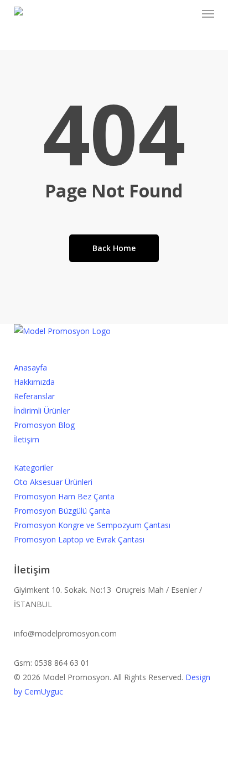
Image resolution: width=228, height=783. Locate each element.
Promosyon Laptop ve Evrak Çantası (79, 539)
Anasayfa (30, 367)
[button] (208, 13)
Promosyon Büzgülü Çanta (62, 510)
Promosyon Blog (44, 425)
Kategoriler (33, 467)
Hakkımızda (34, 382)
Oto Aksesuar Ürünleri (53, 482)
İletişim (26, 439)
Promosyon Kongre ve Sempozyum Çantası (92, 525)
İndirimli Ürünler (42, 410)
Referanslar (34, 396)
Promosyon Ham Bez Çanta (64, 496)
